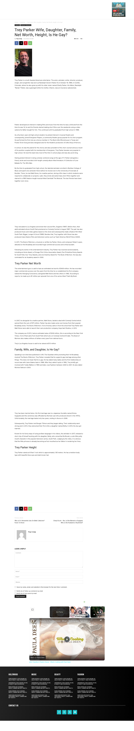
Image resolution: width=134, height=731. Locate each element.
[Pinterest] (26, 43)
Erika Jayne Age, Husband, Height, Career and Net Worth (18, 687)
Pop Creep (19, 38)
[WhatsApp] (30, 43)
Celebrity (22, 22)
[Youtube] (75, 712)
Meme (114, 11)
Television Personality (26, 25)
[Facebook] (17, 43)
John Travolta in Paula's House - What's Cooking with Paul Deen (61, 621)
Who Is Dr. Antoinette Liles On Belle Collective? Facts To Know (30, 522)
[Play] (80, 612)
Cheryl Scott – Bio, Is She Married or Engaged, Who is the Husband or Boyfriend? (68, 522)
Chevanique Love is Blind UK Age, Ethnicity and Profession (18, 683)
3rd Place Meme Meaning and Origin (118, 14)
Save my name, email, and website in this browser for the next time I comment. (42, 587)
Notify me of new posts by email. (27, 593)
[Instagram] (64, 712)
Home (16, 22)
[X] (21, 43)
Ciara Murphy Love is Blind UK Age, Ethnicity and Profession (18, 679)
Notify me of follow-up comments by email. (30, 591)
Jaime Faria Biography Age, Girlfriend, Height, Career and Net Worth (18, 696)
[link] (32, 621)
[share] (101, 620)
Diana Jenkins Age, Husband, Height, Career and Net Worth (18, 691)
